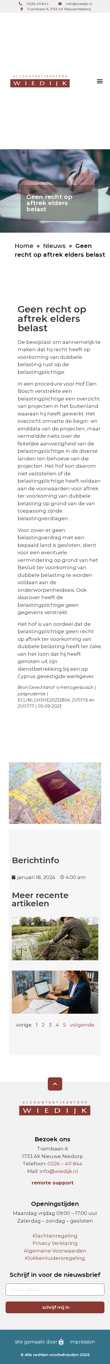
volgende (82, 1025)
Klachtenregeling (55, 1236)
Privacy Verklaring (55, 1243)
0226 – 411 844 (65, 1164)
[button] (99, 81)
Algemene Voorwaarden (55, 1251)
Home (24, 245)
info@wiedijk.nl (59, 1171)
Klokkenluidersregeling (55, 1258)
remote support (53, 1183)
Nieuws (54, 245)
